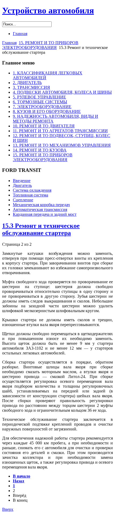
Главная (9, 42)
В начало (21, 476)
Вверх (7, 509)
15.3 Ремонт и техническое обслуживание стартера (41, 229)
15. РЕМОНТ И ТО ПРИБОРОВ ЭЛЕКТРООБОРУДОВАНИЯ (40, 45)
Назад (18, 481)
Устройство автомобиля (48, 10)
